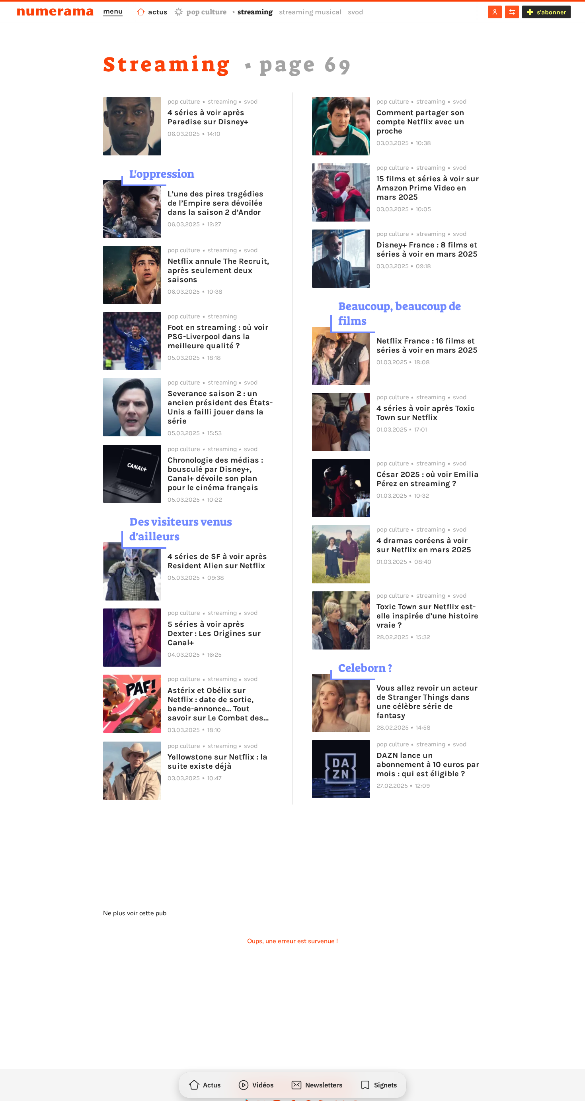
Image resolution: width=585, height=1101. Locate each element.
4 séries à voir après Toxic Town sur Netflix (425, 413)
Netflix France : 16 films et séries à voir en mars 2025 (427, 345)
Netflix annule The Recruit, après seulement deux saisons (218, 270)
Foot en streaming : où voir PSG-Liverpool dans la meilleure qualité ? (218, 336)
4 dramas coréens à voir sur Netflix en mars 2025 (423, 545)
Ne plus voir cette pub (134, 913)
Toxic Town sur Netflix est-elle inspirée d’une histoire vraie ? (427, 616)
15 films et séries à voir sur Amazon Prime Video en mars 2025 (427, 188)
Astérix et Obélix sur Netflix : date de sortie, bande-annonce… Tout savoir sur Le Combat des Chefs (215, 704)
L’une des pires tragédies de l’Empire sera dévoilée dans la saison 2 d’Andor (215, 203)
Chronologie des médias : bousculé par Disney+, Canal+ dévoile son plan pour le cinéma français (215, 473)
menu (113, 11)
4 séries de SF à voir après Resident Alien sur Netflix (217, 561)
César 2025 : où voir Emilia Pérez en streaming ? (427, 479)
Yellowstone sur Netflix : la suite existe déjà (217, 761)
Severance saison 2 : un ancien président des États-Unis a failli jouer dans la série (220, 407)
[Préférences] (512, 12)
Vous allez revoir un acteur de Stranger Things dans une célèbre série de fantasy (427, 701)
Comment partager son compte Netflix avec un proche (420, 121)
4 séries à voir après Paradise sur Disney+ (208, 117)
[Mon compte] (495, 12)
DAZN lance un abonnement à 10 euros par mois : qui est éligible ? (427, 764)
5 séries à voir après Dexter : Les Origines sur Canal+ (214, 633)
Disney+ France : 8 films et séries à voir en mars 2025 (428, 249)
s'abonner (551, 12)
